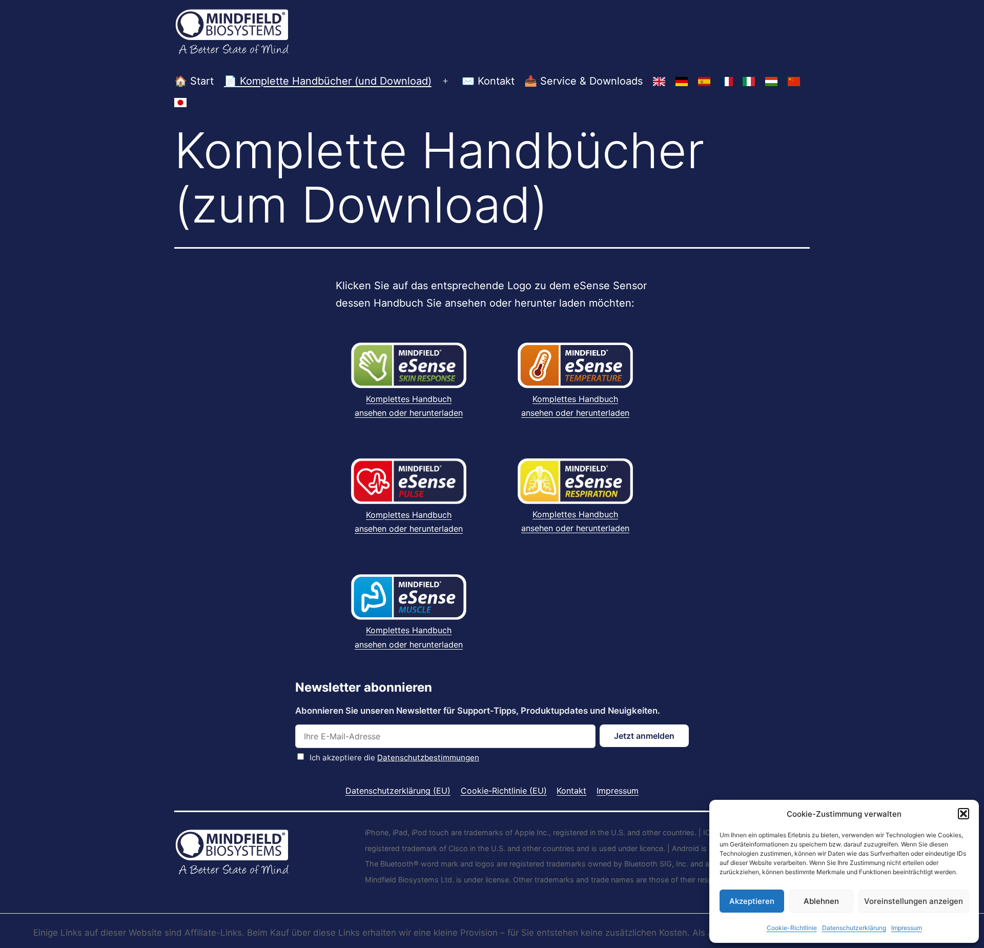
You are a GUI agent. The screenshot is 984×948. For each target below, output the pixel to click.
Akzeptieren (751, 901)
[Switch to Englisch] (659, 81)
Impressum (906, 928)
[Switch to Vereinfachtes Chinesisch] (794, 81)
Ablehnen (821, 901)
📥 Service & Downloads (583, 81)
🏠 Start (194, 81)
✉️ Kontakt (488, 81)
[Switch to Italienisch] (748, 81)
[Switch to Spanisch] (704, 81)
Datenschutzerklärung (854, 928)
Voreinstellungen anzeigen (913, 901)
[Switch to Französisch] (726, 81)
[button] (963, 814)
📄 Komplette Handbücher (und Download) (328, 81)
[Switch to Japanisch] (180, 102)
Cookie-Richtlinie (792, 928)
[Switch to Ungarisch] (771, 81)
